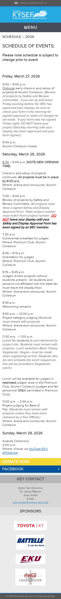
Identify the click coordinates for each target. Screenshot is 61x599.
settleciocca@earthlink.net (33, 3)
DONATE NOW (14, 461)
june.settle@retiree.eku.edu (30, 502)
